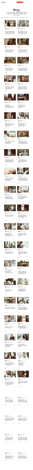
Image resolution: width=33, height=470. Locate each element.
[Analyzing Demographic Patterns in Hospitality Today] (23, 244)
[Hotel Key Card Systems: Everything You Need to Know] (23, 374)
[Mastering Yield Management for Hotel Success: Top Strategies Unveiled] (23, 392)
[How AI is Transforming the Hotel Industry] (10, 208)
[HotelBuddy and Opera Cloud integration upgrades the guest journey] (10, 23)
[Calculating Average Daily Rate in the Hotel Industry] (23, 226)
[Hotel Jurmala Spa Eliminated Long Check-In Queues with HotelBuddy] (23, 60)
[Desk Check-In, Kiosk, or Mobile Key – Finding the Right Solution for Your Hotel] (23, 78)
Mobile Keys (12, 17)
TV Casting (16, 17)
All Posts (2, 17)
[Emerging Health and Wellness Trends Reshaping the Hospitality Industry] (10, 171)
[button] (31, 2)
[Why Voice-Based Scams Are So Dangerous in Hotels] (10, 41)
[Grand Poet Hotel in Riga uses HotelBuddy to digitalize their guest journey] (10, 78)
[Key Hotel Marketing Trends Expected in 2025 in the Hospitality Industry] (10, 355)
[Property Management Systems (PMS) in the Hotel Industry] (23, 189)
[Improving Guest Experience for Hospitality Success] (10, 263)
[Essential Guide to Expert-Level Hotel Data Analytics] (23, 337)
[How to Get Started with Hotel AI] (23, 41)
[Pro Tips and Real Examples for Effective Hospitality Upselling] (23, 318)
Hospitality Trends (22, 17)
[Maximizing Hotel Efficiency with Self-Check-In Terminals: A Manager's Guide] (10, 189)
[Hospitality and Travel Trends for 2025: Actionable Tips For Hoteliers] (23, 115)
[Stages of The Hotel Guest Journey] (10, 318)
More (27, 17)
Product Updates (7, 288)
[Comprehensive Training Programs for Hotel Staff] (10, 300)
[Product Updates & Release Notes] (10, 281)
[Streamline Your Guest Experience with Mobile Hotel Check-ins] (10, 411)
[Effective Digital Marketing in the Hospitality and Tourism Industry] (10, 226)
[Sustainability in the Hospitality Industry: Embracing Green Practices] (23, 281)
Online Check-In (7, 17)
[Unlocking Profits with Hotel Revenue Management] (10, 337)
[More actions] (14, 28)
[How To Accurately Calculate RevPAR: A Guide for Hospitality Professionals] (10, 392)
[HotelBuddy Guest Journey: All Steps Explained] (23, 97)
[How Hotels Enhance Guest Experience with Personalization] (23, 208)
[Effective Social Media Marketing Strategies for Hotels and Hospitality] (23, 300)
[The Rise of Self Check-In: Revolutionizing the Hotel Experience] (10, 374)
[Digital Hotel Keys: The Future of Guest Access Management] (10, 115)
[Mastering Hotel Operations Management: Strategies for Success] (23, 355)
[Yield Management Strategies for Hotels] (10, 244)
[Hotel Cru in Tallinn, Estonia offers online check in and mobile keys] (23, 23)
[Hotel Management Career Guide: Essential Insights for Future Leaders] (23, 152)
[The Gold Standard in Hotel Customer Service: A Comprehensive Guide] (23, 134)
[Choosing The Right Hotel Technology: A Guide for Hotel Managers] (10, 60)
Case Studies (6, 85)
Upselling (6, 454)
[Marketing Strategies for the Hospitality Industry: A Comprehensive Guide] (23, 171)
